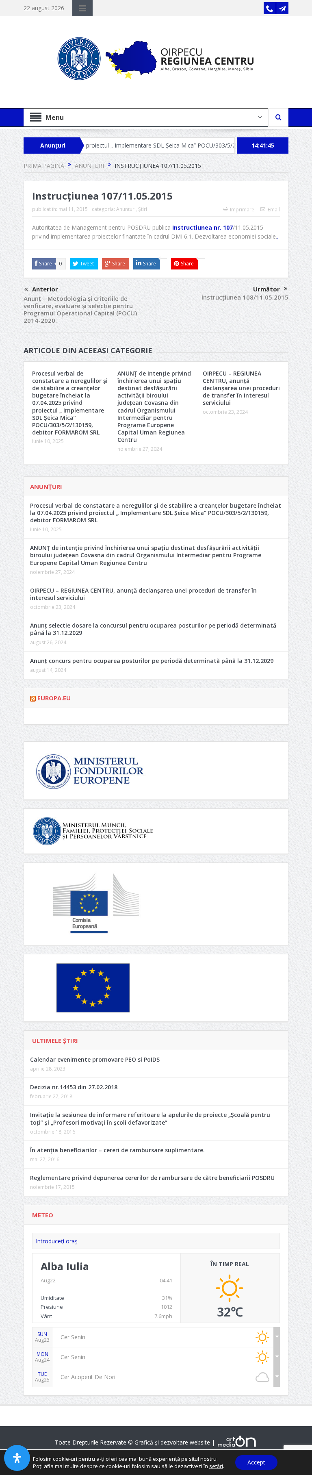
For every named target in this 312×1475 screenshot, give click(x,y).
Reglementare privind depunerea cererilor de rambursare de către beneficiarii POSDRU (152, 1178)
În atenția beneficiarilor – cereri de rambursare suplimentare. (117, 1150)
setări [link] (216, 1466)
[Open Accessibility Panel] (17, 1458)
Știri (142, 209)
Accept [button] (256, 1462)
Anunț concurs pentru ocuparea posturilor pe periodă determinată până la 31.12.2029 (151, 661)
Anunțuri (126, 209)
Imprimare (242, 209)
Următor (266, 289)
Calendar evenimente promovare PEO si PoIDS (95, 1059)
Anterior (45, 289)
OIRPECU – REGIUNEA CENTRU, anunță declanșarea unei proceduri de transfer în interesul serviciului (241, 388)
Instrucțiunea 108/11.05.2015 (245, 297)
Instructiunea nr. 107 (202, 227)
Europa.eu (54, 698)
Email (274, 209)
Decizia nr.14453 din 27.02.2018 (73, 1087)
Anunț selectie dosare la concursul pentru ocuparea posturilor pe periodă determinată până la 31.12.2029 (153, 628)
